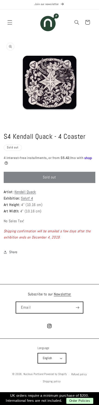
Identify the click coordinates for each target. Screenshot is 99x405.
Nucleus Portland (33, 374)
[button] (9, 22)
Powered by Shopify (55, 374)
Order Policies (79, 400)
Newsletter (62, 294)
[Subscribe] (77, 307)
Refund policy (79, 374)
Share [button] (13, 252)
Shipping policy (52, 381)
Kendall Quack (25, 192)
